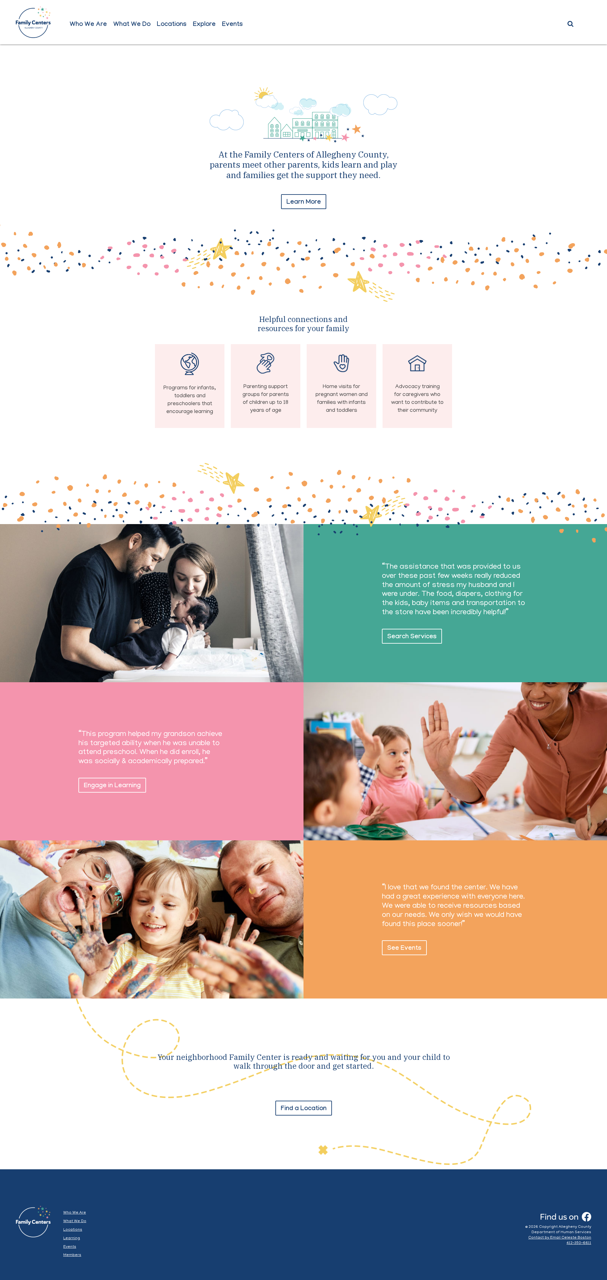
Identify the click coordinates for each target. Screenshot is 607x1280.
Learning (71, 1238)
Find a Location (304, 1109)
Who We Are (88, 25)
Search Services (412, 637)
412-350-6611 (579, 1243)
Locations (172, 25)
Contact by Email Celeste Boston (559, 1238)
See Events (404, 949)
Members (72, 1255)
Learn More (303, 203)
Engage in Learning (112, 786)
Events (232, 25)
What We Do (131, 25)
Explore (204, 25)
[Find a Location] (303, 1094)
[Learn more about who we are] (303, 196)
